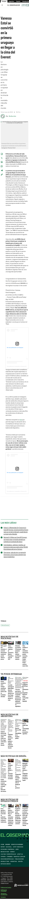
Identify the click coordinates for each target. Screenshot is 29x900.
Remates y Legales (19, 856)
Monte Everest (5, 625)
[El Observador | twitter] (18, 836)
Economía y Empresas (7, 849)
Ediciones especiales (7, 859)
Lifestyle (20, 854)
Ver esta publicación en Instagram (15, 347)
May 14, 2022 (9, 299)
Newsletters (5, 861)
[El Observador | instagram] (24, 836)
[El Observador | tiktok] (17, 838)
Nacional (9, 847)
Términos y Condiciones (4, 894)
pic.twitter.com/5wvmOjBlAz (14, 295)
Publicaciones (19, 859)
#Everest (17, 283)
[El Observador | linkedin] (21, 838)
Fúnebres (10, 856)
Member (7, 844)
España (20, 861)
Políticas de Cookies (6, 887)
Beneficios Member (17, 844)
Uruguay (4, 1)
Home (2, 844)
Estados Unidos (6, 864)
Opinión (3, 856)
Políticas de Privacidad (4, 890)
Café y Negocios (18, 847)
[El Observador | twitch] (27, 841)
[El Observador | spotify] (24, 838)
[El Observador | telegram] (27, 838)
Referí (3, 847)
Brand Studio (5, 851)
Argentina (11, 1)
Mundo (12, 851)
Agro (17, 849)
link (21, 420)
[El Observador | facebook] (21, 836)
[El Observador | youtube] (27, 836)
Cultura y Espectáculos (8, 854)
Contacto (3, 897)
